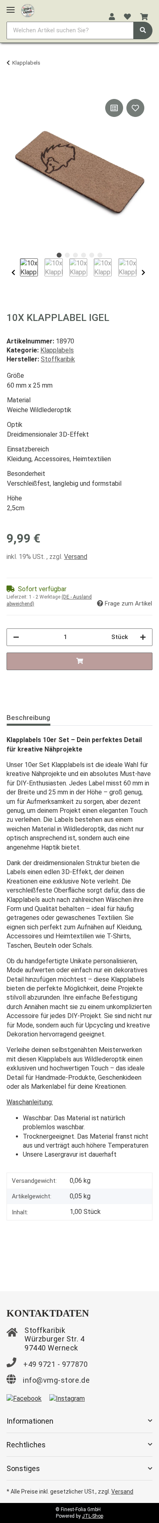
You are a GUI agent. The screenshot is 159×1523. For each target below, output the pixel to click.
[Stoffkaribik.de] (27, 9)
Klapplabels (57, 350)
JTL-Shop (92, 1516)
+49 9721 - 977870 (55, 1364)
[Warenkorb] (144, 17)
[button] (111, 17)
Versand (75, 557)
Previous (13, 272)
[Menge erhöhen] (143, 637)
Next (143, 272)
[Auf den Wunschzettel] (135, 108)
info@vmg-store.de (56, 1380)
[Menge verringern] (16, 637)
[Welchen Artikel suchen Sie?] (142, 30)
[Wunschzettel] (127, 17)
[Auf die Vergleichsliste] (114, 108)
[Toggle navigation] (11, 6)
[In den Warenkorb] (13, 87)
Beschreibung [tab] (28, 717)
